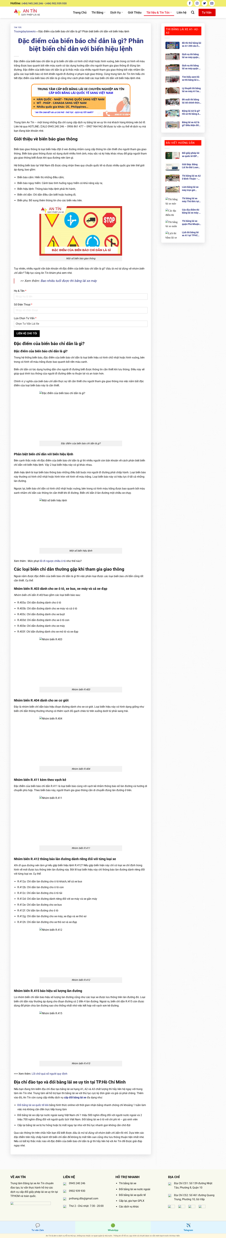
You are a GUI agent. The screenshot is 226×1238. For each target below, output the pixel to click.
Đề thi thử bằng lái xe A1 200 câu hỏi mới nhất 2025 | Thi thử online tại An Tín (191, 44)
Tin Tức (18, 27)
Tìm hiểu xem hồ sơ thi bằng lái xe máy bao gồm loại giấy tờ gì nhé (191, 78)
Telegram (188, 1227)
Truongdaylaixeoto (25, 31)
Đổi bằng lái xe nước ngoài (134, 1189)
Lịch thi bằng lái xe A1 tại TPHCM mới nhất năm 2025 (191, 234)
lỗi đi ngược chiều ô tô (53, 561)
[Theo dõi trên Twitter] (204, 3)
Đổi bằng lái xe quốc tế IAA (33, 1105)
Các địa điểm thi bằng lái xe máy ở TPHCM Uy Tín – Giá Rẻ (191, 211)
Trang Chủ (80, 12)
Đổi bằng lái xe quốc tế (132, 1195)
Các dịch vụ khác (129, 1206)
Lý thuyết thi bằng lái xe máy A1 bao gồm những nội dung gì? (191, 90)
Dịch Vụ (115, 12)
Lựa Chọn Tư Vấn (25, 318)
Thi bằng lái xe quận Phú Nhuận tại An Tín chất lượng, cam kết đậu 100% (190, 222)
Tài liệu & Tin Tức (158, 12)
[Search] (192, 12)
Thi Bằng (97, 12)
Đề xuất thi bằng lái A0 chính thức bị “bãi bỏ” (191, 101)
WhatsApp (113, 1227)
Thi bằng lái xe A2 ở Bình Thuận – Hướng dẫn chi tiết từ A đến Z (191, 177)
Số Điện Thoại (23, 304)
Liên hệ (181, 12)
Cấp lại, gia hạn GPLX (131, 1200)
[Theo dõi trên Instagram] (197, 3)
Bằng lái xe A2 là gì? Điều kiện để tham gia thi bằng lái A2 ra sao (191, 124)
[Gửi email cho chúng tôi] (212, 3)
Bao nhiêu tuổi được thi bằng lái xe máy (69, 281)
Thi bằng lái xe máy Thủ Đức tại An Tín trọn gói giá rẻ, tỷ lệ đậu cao (191, 200)
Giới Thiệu (134, 12)
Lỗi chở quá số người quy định (49, 1073)
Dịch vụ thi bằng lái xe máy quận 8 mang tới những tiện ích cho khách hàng (191, 67)
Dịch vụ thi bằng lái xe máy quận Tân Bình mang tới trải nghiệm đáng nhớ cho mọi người (191, 56)
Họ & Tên (20, 290)
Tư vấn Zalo (38, 1227)
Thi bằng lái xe (127, 1183)
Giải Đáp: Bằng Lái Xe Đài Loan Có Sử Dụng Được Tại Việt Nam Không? (191, 166)
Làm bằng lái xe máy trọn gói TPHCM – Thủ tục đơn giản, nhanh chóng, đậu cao (191, 188)
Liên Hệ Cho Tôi (27, 333)
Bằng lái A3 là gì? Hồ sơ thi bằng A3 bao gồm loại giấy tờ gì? (191, 112)
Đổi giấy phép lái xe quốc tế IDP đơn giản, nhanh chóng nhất (190, 154)
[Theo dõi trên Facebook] (190, 3)
